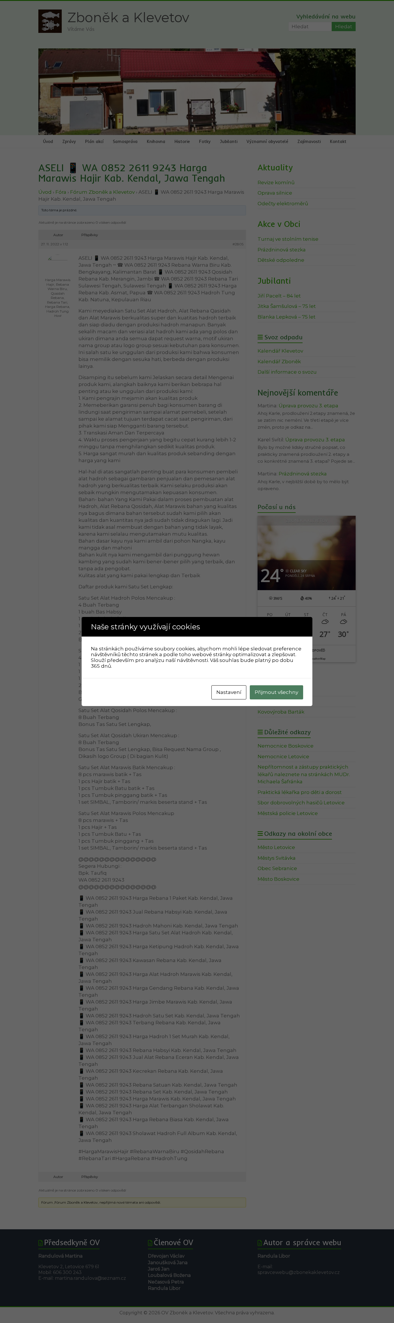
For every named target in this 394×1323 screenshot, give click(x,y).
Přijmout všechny (276, 692)
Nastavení (228, 692)
